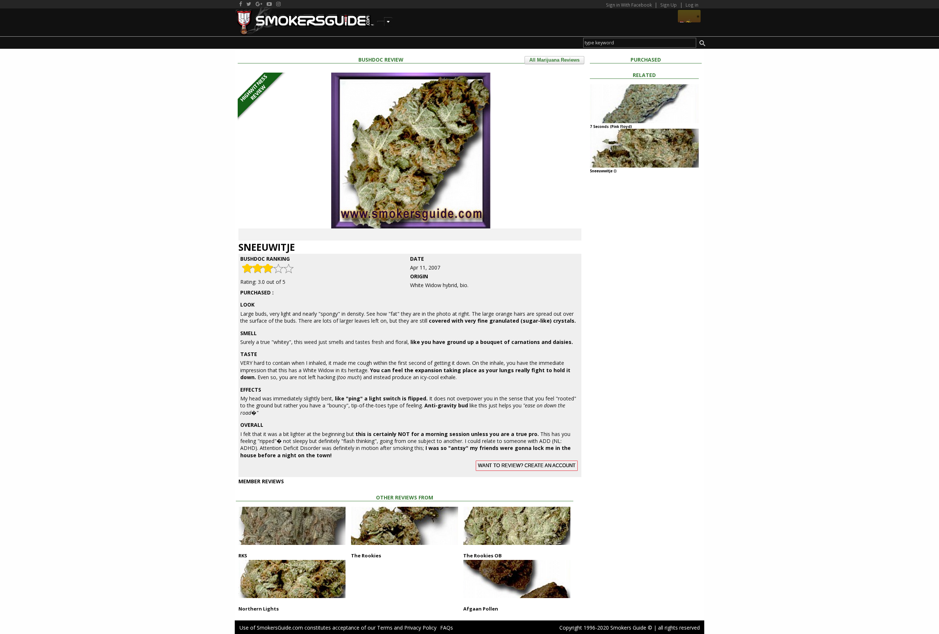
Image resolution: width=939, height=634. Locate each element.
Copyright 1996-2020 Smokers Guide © (605, 627)
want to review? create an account (527, 465)
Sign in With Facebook (629, 5)
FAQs (446, 627)
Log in (692, 5)
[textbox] (639, 43)
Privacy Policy (420, 627)
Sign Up (668, 5)
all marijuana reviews (554, 60)
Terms (384, 627)
